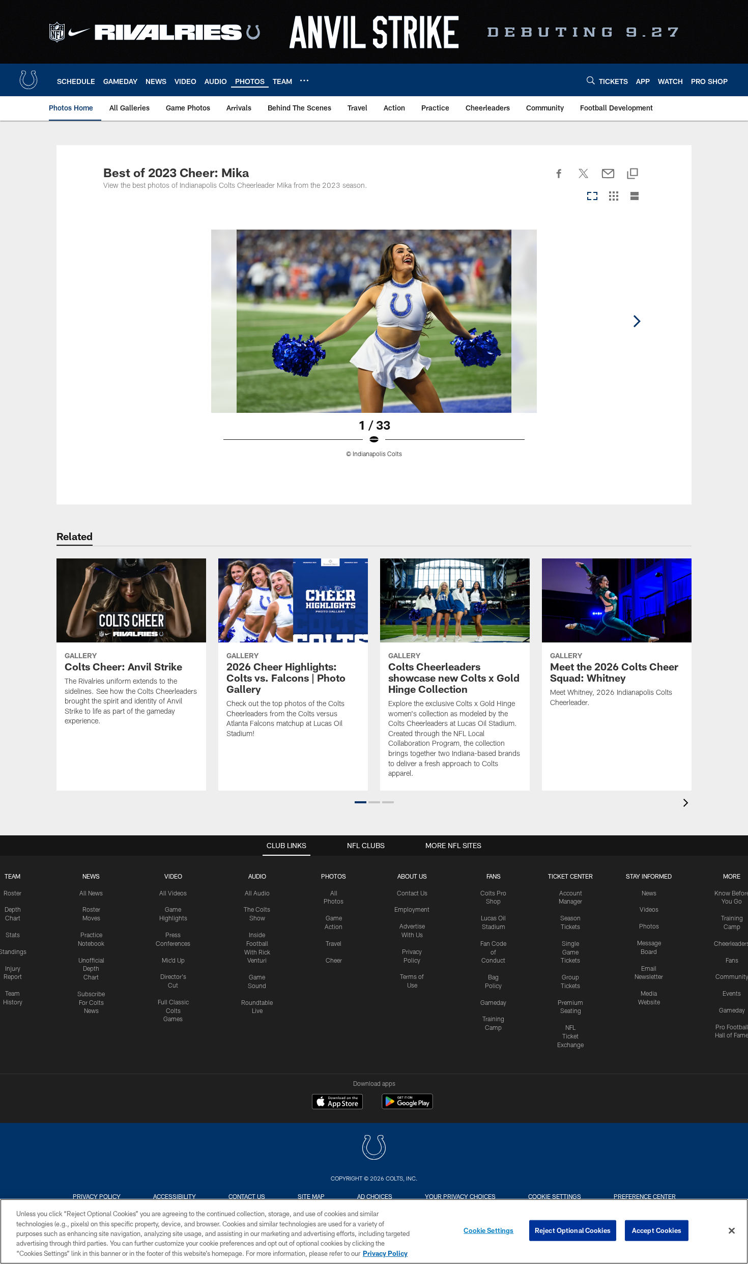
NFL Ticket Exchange (570, 1036)
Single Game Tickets (570, 952)
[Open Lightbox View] (374, 350)
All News (91, 892)
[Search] (591, 80)
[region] (374, 1231)
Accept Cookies (656, 1230)
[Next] (636, 321)
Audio (257, 876)
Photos (333, 876)
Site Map (311, 1196)
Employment (411, 909)
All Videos (173, 892)
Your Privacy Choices (460, 1196)
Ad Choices (374, 1196)
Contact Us (412, 892)
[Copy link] (632, 174)
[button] (360, 802)
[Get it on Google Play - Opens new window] (407, 1106)
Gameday (493, 1002)
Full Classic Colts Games (173, 1010)
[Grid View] (613, 196)
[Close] (732, 1231)
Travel (333, 943)
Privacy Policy (97, 1196)
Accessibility (174, 1196)
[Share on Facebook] (559, 179)
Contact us (246, 1196)
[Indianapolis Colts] (374, 1148)
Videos (649, 909)
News (91, 876)
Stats (13, 934)
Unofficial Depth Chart (91, 969)
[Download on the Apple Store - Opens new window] (337, 1102)
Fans (732, 960)
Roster (12, 892)
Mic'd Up (173, 960)
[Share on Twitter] (584, 179)
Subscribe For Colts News (91, 1002)
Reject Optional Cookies (573, 1230)
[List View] (634, 196)
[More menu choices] (304, 80)
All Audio (257, 892)
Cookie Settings (554, 1196)
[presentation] (687, 804)
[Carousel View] (592, 196)
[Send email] (608, 179)
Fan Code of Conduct (493, 952)
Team (12, 876)
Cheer (334, 960)
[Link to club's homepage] (28, 80)
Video (173, 876)
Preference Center (645, 1196)
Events (732, 993)
